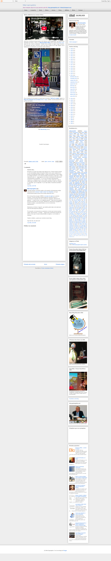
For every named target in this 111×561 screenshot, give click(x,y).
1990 (72, 119)
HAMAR (70, 203)
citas (78, 133)
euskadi (82, 135)
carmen (70, 182)
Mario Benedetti (72, 231)
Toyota (77, 232)
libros (73, 137)
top (78, 177)
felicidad (71, 146)
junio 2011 (72, 87)
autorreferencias (78, 158)
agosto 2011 (73, 83)
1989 (72, 121)
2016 (72, 66)
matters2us (71, 227)
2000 (72, 116)
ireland (84, 209)
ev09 (84, 229)
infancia (74, 153)
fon (70, 193)
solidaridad (81, 140)
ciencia (78, 139)
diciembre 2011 (73, 76)
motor (73, 148)
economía (81, 142)
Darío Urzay (73, 198)
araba (80, 198)
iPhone (74, 193)
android (76, 216)
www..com (72, 243)
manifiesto (84, 221)
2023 (72, 54)
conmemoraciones (79, 145)
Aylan (79, 234)
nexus (84, 219)
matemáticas (81, 167)
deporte (81, 161)
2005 (72, 107)
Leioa (75, 203)
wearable (83, 214)
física (78, 163)
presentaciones (72, 171)
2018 (72, 62)
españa (74, 169)
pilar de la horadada (80, 162)
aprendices (71, 175)
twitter (70, 152)
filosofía (85, 172)
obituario (78, 175)
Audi (84, 202)
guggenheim (77, 183)
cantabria (83, 218)
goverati (70, 218)
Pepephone (78, 213)
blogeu (76, 178)
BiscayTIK (73, 190)
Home (25, 10)
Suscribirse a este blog (74, 398)
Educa (46, 10)
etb (80, 202)
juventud (75, 157)
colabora (80, 229)
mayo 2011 (72, 89)
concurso (85, 180)
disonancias (71, 233)
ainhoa (72, 204)
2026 (72, 48)
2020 (72, 59)
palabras (70, 220)
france (79, 168)
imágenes (71, 164)
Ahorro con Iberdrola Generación (79, 467)
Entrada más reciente (29, 264)
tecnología (81, 137)
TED (78, 164)
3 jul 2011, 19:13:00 (31, 222)
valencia (75, 220)
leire (84, 207)
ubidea (76, 202)
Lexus (70, 200)
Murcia (70, 178)
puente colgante (83, 178)
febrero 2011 (73, 94)
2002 (72, 112)
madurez (78, 176)
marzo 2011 (72, 92)
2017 (72, 64)
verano (83, 177)
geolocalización (77, 233)
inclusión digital (83, 226)
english (80, 208)
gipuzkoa (76, 201)
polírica (85, 168)
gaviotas (70, 219)
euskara (73, 167)
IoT (69, 215)
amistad (78, 146)
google (70, 183)
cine (74, 150)
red (70, 186)
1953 (79, 218)
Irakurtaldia (76, 222)
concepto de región (49, 196)
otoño (85, 216)
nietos (85, 152)
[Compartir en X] (59, 161)
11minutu (82, 211)
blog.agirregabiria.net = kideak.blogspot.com (59, 7)
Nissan (77, 231)
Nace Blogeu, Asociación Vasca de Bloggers (80, 533)
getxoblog (71, 161)
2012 (72, 73)
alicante (85, 154)
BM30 (70, 217)
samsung (76, 230)
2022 (72, 55)
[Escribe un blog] (57, 161)
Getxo (60, 10)
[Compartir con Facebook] (60, 161)
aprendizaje (71, 163)
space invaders (73, 234)
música (85, 146)
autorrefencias (72, 168)
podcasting (71, 187)
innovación (71, 142)
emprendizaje (77, 209)
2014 (72, 69)
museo (83, 181)
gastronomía (71, 165)
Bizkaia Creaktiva (82, 220)
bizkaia (74, 149)
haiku (77, 212)
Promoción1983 (72, 232)
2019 (72, 61)
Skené (72, 216)
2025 (72, 50)
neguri (76, 227)
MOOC (83, 210)
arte (70, 144)
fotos (83, 132)
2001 (72, 114)
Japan (83, 196)
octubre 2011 (73, 80)
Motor (73, 10)
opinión (85, 148)
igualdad (79, 165)
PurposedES (71, 221)
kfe (76, 204)
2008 (72, 102)
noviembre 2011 (73, 78)
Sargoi (86, 215)
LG (79, 225)
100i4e (79, 193)
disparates (71, 236)
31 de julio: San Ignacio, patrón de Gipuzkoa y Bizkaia (80, 486)
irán (82, 233)
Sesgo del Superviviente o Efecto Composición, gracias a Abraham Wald (80, 524)
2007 (72, 103)
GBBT (85, 230)
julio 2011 (72, 85)
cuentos (83, 175)
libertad (83, 182)
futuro (73, 140)
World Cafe (83, 228)
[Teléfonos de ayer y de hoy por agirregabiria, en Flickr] (44, 97)
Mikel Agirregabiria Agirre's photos (80, 244)
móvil (80, 180)
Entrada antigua (60, 264)
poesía (81, 159)
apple (83, 176)
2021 (72, 57)
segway (85, 233)
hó (86, 197)
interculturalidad (78, 219)
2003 (72, 110)
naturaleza (84, 157)
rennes (78, 214)
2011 (72, 75)
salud (82, 144)
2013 (72, 71)
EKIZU (83, 234)
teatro (86, 190)
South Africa (77, 228)
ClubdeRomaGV (83, 173)
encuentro (71, 194)
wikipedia (85, 189)
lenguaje (79, 172)
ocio (79, 148)
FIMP (74, 217)
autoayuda (75, 132)
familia (85, 139)
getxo (46, 161)
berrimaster (85, 213)
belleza (83, 187)
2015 (72, 68)
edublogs (80, 216)
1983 (72, 123)
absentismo (78, 221)
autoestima (81, 197)
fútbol (70, 196)
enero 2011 (72, 96)
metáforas (71, 141)
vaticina (70, 222)
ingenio (78, 152)
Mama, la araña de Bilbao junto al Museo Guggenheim (81, 477)
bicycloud (84, 217)
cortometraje (71, 189)
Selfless (67, 10)
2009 (72, 100)
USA (82, 171)
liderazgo (71, 202)
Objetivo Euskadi (83, 231)
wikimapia (81, 227)
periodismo (74, 174)
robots (81, 184)
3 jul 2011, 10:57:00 (31, 185)
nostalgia (80, 190)
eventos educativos (81, 195)
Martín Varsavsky (82, 222)
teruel (80, 204)
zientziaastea (78, 199)
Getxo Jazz (61, 42)
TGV (81, 235)
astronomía (78, 185)
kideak (82, 174)
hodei (75, 218)
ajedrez (73, 181)
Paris (76, 197)
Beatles (80, 230)
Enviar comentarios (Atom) (47, 268)
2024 (72, 52)
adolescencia (84, 203)
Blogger (65, 550)
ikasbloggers (73, 180)
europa (83, 163)
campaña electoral (72, 229)
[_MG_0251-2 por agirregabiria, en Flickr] (44, 128)
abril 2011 (72, 90)
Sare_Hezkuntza (72, 211)
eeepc (83, 185)
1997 (72, 117)
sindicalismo (81, 188)
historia (71, 133)
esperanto (76, 226)
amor (70, 154)
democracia (72, 159)
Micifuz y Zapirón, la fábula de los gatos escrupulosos (80, 496)
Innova (53, 10)
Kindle (76, 225)
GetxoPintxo (71, 213)
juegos (85, 184)
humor (74, 135)
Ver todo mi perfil (72, 34)
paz (70, 145)
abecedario (84, 225)
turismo (49, 161)
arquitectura (71, 177)
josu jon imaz (82, 212)
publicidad (71, 170)
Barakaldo (77, 196)
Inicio (45, 264)
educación (72, 131)
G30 (84, 199)
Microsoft (71, 197)
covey (85, 232)
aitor (72, 185)
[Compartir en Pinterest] (62, 161)
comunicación (76, 156)
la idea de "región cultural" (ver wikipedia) (44, 191)
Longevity (33, 10)
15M (75, 208)
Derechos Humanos (73, 184)
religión (85, 165)
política (78, 136)
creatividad (71, 172)
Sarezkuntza (71, 207)
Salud (40, 10)
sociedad (81, 150)
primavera (73, 214)
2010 (72, 98)
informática (83, 201)
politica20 (71, 208)
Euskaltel (83, 194)
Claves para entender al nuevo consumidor (80, 514)
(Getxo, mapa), (35, 99)
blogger (81, 170)
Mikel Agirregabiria (29, 5)
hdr (78, 181)
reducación (77, 154)
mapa (83, 186)
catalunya (74, 215)
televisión (82, 169)
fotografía (71, 176)
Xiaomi (81, 232)
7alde (79, 203)
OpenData (78, 217)
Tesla (83, 164)
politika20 (71, 188)
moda (72, 199)
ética (81, 141)
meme (77, 194)
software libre (72, 195)
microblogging (75, 173)
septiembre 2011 (73, 82)
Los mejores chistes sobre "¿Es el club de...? (80, 505)
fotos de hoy (43, 129)
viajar (53, 161)
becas (85, 235)
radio (84, 183)
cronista (70, 201)
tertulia (77, 187)
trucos (70, 139)
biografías (77, 182)
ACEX (84, 193)
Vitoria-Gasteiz (82, 192)
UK (78, 211)
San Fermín (76, 235)
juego (81, 207)
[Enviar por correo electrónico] (56, 161)
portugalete (73, 192)
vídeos (85, 131)
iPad (77, 207)
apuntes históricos (77, 200)
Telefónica (85, 198)
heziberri (70, 230)
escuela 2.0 (76, 186)
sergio (77, 210)
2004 (72, 109)
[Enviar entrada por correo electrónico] (25, 163)
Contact (80, 10)
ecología (82, 153)
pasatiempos (84, 149)
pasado (70, 210)
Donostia (85, 204)
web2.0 (85, 133)
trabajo (71, 162)
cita (84, 200)
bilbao (70, 136)
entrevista (71, 226)
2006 (72, 105)
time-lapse (80, 215)
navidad (78, 189)
